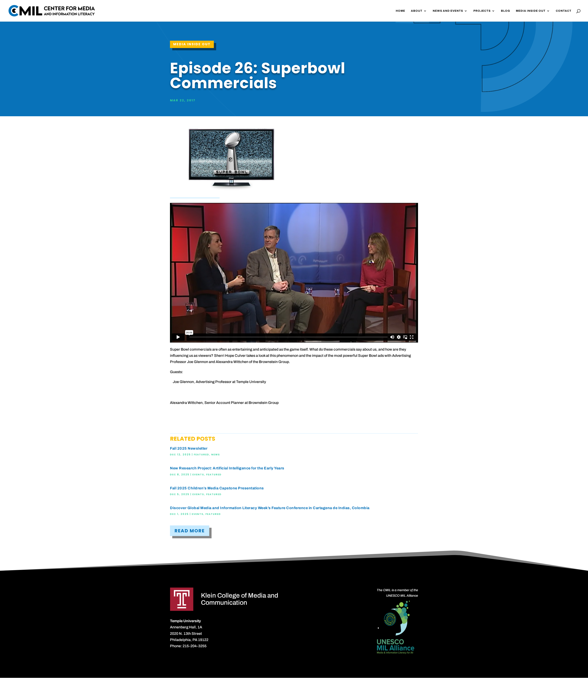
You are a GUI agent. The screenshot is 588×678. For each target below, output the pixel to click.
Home (400, 10)
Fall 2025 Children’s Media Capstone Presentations (217, 488)
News (215, 454)
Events (198, 474)
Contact (563, 10)
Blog (505, 10)
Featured (201, 454)
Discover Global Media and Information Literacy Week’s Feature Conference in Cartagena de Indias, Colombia (270, 508)
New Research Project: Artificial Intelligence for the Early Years (227, 468)
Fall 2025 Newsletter (188, 448)
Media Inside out (192, 44)
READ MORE (190, 531)
